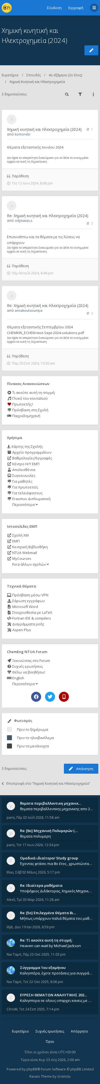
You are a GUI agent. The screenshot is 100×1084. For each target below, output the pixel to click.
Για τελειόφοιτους (26, 492)
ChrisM (12, 1009)
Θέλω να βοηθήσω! (28, 672)
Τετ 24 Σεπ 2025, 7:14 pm (39, 1009)
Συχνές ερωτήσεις (27, 666)
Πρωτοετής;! (22, 404)
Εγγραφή (75, 7)
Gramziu (64, 1076)
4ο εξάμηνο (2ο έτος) (65, 75)
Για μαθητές (21, 481)
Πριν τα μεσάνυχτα (33, 746)
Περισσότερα (23, 504)
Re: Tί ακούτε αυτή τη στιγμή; (46, 940)
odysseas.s (23, 220)
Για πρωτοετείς (24, 487)
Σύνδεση (54, 7)
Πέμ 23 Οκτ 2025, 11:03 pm (44, 954)
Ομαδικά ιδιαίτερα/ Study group (49, 858)
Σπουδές (33, 75)
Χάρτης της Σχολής (27, 446)
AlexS (11, 899)
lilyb (10, 927)
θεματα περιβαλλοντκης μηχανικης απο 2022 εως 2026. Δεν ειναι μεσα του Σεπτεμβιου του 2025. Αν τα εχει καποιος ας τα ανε (56, 808)
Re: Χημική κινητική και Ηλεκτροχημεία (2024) (47, 215)
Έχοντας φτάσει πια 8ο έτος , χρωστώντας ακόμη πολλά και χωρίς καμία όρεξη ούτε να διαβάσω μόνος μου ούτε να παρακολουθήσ (56, 863)
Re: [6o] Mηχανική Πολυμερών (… (49, 830)
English (17, 677)
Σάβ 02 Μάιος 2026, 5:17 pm (37, 872)
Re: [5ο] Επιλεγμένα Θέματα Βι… (48, 912)
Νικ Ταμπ (14, 954)
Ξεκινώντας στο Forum (30, 660)
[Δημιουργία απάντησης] (91, 50)
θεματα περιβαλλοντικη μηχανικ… (50, 803)
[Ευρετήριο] (7, 8)
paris (11, 817)
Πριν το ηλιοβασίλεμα (35, 737)
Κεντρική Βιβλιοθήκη (29, 546)
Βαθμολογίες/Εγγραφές (31, 458)
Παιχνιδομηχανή (25, 415)
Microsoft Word (24, 606)
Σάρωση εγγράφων (28, 600)
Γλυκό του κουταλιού (29, 398)
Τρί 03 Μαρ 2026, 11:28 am (38, 899)
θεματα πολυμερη (35, 836)
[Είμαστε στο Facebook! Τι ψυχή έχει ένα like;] (36, 697)
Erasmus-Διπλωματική (31, 498)
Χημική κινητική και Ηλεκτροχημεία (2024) (44, 129)
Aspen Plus (21, 629)
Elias (10, 872)
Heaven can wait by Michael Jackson (50, 945)
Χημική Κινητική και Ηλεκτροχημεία (37, 81)
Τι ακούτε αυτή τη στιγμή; (33, 392)
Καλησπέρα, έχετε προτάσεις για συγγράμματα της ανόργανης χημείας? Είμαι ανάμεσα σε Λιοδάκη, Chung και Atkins (56, 973)
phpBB (31, 1069)
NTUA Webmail (24, 552)
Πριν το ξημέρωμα (32, 729)
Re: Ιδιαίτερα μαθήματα (41, 885)
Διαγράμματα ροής (27, 624)
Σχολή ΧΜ (20, 535)
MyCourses (21, 558)
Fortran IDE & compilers (31, 618)
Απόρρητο (79, 1031)
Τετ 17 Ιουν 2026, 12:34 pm (37, 845)
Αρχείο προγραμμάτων (31, 452)
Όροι (50, 1041)
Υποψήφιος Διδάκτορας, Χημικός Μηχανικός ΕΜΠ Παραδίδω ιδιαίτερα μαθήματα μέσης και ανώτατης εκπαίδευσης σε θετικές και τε (56, 890)
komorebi (22, 134)
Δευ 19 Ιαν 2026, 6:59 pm (34, 927)
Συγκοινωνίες (23, 475)
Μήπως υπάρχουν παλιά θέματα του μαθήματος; (56, 918)
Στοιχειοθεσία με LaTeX (31, 612)
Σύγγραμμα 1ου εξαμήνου (43, 967)
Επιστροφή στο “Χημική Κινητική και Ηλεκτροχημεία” (48, 783)
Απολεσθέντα (23, 469)
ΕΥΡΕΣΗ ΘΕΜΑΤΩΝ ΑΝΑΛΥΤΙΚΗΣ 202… (53, 994)
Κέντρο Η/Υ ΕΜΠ (25, 463)
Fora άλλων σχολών (29, 564)
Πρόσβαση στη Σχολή (29, 409)
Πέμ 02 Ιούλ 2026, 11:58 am (37, 817)
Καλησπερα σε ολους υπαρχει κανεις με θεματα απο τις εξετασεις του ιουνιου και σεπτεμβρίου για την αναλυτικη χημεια (56, 1000)
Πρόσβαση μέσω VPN (29, 594)
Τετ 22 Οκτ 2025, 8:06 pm (43, 981)
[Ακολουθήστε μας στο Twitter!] (50, 697)
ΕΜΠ (15, 541)
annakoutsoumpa (28, 310)
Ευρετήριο (10, 75)
